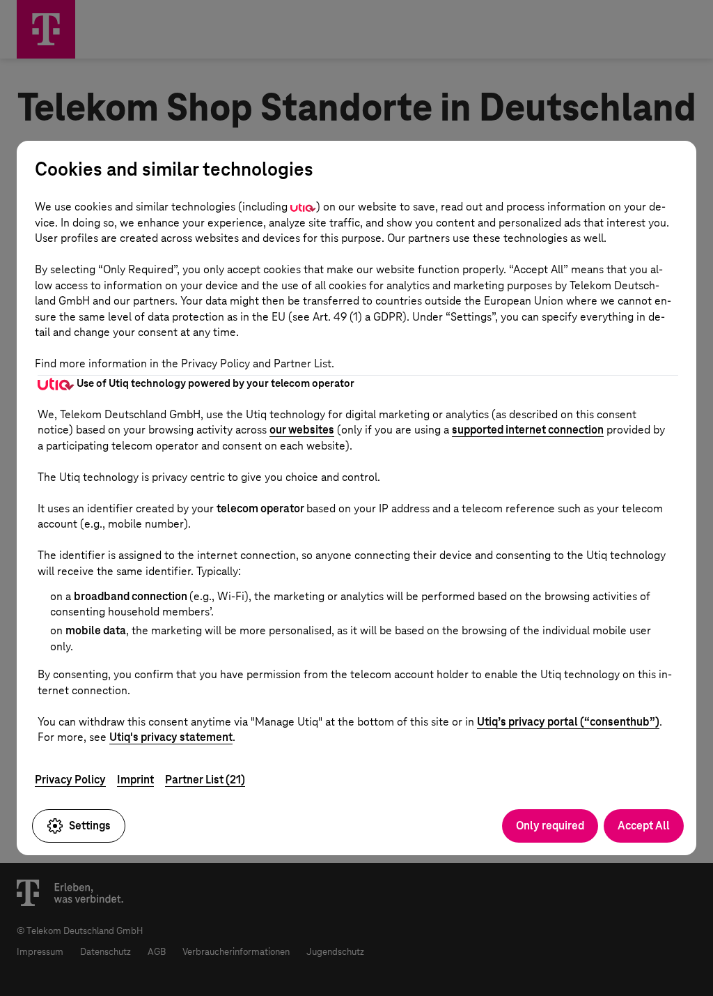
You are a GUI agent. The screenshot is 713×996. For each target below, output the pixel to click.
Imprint (135, 779)
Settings (90, 825)
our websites (301, 429)
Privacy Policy (70, 779)
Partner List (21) (205, 779)
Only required (550, 825)
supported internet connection (528, 429)
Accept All (644, 825)
